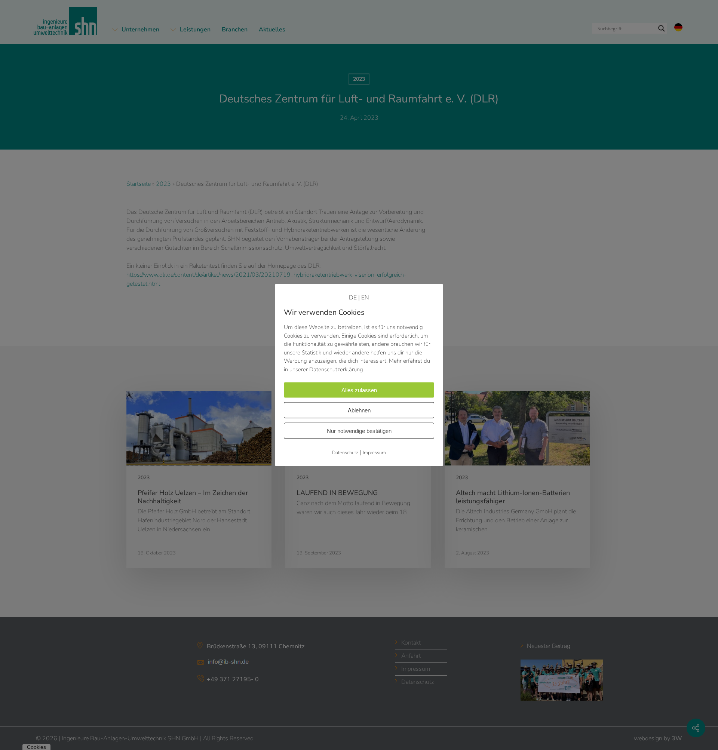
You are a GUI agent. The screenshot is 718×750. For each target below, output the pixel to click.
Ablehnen (359, 410)
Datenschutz (345, 452)
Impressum (374, 452)
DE (353, 297)
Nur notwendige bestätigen (359, 431)
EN (365, 297)
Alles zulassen (359, 390)
